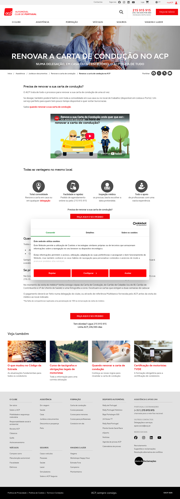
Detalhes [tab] (90, 232)
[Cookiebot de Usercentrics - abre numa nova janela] (134, 224)
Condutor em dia (77, 423)
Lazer (42, 467)
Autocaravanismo (17, 442)
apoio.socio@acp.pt (142, 426)
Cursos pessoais (76, 410)
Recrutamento (140, 445)
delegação (45, 200)
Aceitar (128, 273)
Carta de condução (78, 405)
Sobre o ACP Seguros (48, 476)
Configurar (89, 273)
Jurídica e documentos (38, 73)
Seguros (44, 447)
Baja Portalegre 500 (111, 414)
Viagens (73, 453)
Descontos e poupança (49, 423)
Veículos (14, 447)
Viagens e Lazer (78, 447)
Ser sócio (13, 405)
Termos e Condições (55, 493)
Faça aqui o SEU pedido (90, 217)
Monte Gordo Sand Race (113, 428)
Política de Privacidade (17, 493)
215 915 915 (142, 10)
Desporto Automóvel (113, 399)
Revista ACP (15, 429)
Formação (75, 399)
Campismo (74, 467)
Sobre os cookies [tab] (129, 232)
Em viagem (44, 405)
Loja (142, 2)
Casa (42, 414)
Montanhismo (76, 472)
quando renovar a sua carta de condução (50, 106)
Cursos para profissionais (80, 419)
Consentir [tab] (50, 232)
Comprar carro (16, 453)
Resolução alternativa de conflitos (148, 452)
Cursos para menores (79, 414)
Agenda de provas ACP (112, 442)
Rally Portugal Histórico (112, 410)
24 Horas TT (108, 419)
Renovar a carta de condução (63, 73)
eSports (106, 433)
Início (10, 73)
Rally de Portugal (110, 405)
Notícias (106, 437)
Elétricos (13, 467)
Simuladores (45, 472)
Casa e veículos (46, 453)
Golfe (12, 438)
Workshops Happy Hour (80, 458)
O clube (13, 399)
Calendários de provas (112, 446)
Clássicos (13, 433)
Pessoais (43, 458)
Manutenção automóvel (20, 458)
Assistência (20, 73)
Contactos (98, 2)
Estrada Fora (75, 462)
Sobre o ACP (15, 410)
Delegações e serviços (143, 422)
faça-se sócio (167, 12)
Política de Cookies (37, 493)
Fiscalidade (14, 462)
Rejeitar (52, 273)
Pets (42, 428)
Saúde (42, 410)
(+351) (144, 410)
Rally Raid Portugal (110, 423)
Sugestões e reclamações (144, 449)
